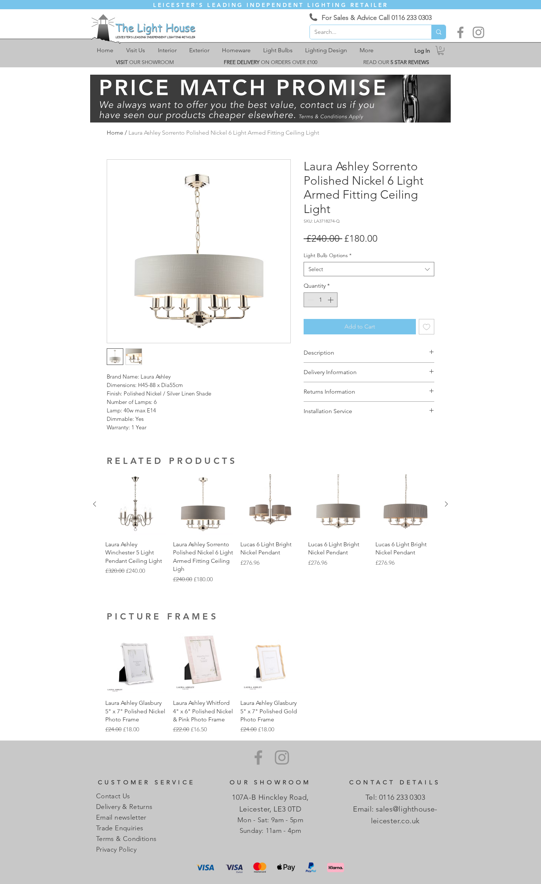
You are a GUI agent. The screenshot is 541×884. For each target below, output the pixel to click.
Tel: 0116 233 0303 (395, 797)
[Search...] (438, 32)
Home (115, 132)
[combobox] (369, 269)
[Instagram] (478, 32)
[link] (440, 50)
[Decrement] (310, 300)
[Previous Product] (94, 504)
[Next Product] (446, 504)
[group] (270, 529)
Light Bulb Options (327, 255)
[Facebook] (460, 32)
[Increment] (331, 300)
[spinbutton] (320, 300)
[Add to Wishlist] (426, 326)
